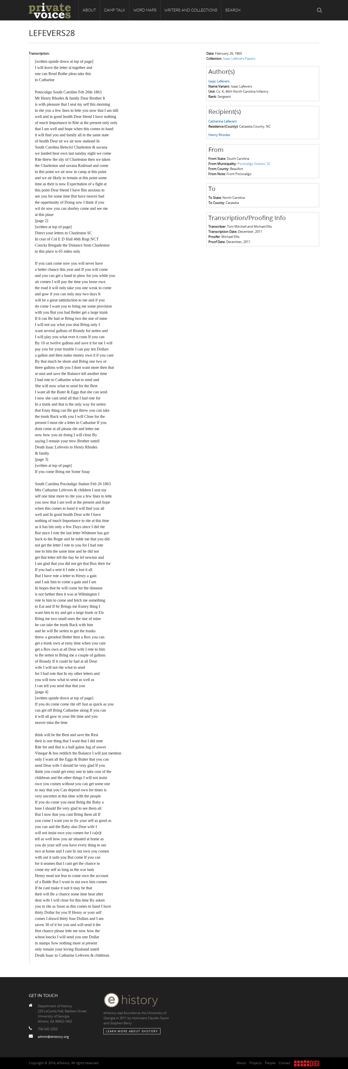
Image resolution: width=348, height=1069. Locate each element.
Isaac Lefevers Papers (239, 58)
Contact (285, 1063)
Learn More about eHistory (132, 1031)
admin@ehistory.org (53, 1036)
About (89, 10)
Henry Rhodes (219, 134)
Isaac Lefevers (219, 81)
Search (232, 10)
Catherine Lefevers (222, 121)
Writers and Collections (190, 10)
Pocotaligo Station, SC (254, 163)
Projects (255, 1063)
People (270, 1063)
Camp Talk (114, 10)
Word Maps (144, 10)
